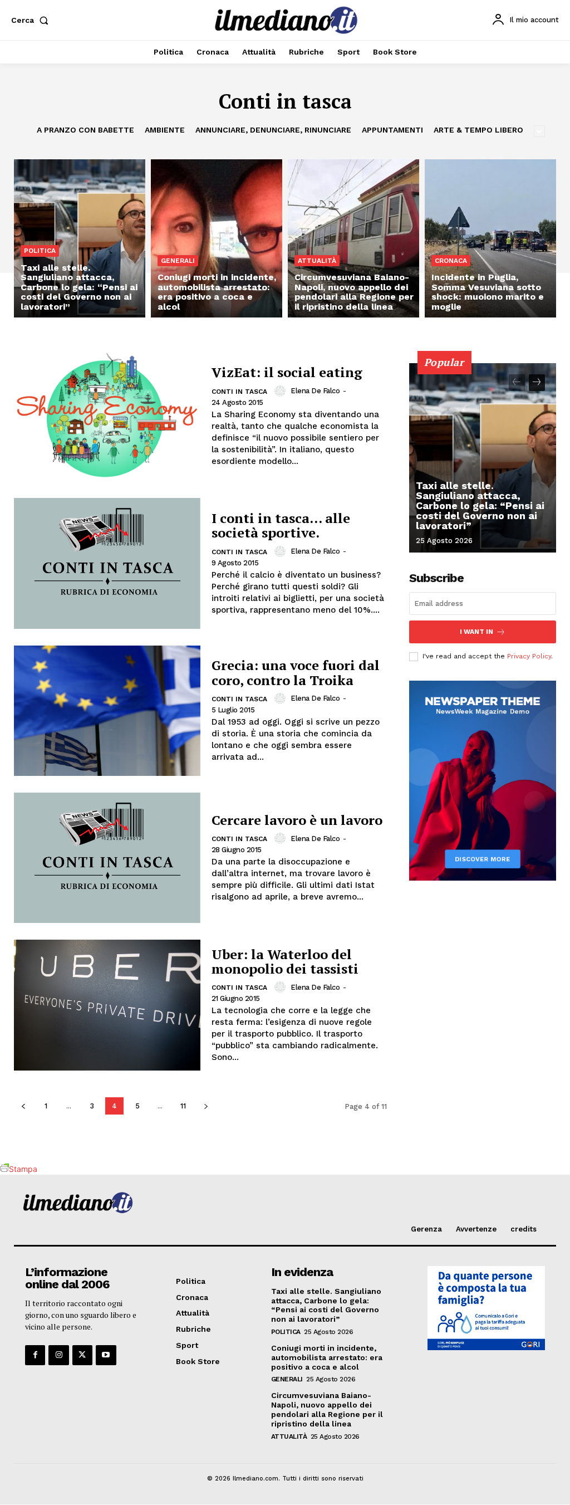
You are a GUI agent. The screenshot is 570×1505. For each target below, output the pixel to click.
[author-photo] (281, 391)
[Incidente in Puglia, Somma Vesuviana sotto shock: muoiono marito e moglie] (490, 238)
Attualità (317, 261)
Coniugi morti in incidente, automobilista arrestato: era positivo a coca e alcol (326, 1357)
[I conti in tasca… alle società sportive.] (107, 563)
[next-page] (205, 1106)
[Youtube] (106, 1355)
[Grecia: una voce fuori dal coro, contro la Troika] (107, 711)
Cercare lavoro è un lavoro (297, 820)
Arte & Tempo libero (478, 129)
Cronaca (451, 261)
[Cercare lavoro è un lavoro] (107, 858)
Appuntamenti (392, 129)
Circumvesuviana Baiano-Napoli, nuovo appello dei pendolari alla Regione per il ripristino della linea (327, 1409)
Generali (178, 261)
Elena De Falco (315, 391)
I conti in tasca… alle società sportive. (281, 525)
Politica (40, 251)
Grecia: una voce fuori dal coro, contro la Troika (296, 672)
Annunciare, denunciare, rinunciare (273, 129)
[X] (82, 1355)
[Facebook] (35, 1355)
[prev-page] (23, 1106)
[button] (32, 20)
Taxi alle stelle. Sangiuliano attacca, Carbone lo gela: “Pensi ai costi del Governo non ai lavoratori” (480, 505)
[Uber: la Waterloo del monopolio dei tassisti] (107, 1005)
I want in (476, 632)
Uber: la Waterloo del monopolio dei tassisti (285, 961)
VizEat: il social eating (287, 372)
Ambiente (165, 129)
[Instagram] (58, 1355)
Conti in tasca (239, 391)
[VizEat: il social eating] (107, 416)
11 (183, 1106)
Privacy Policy (529, 656)
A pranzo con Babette (85, 129)
